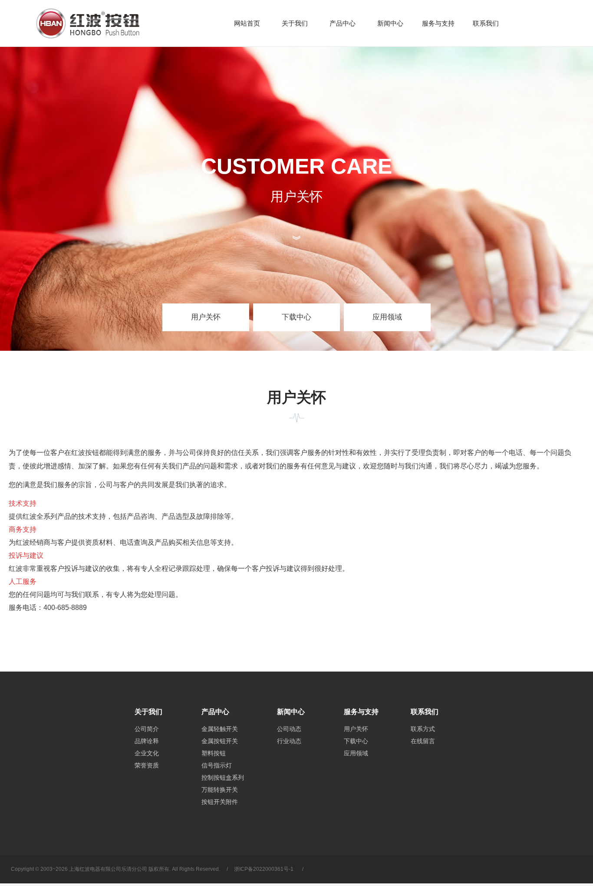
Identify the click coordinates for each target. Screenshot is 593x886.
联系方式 (423, 728)
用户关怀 (206, 317)
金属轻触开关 (219, 728)
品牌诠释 (147, 741)
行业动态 (289, 741)
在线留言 (423, 741)
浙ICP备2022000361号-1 (263, 869)
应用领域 (387, 317)
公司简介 (147, 728)
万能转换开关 (219, 789)
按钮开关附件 (219, 801)
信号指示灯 (216, 765)
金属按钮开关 (219, 741)
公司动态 (289, 728)
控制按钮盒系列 (222, 777)
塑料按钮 (213, 753)
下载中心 (296, 317)
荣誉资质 (147, 765)
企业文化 (147, 753)
